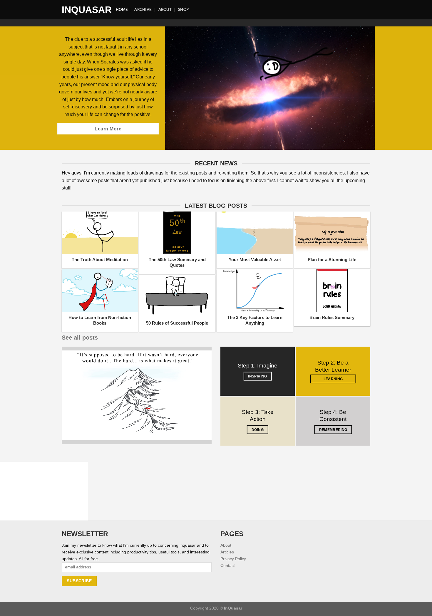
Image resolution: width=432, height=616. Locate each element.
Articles (227, 552)
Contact (227, 565)
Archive (143, 9)
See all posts (80, 337)
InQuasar (84, 9)
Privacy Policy (233, 558)
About (165, 9)
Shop (183, 9)
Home (122, 9)
